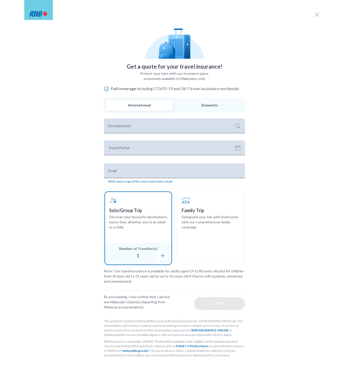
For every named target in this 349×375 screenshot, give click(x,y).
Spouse (196, 249)
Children (197, 256)
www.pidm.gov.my (135, 351)
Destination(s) (119, 126)
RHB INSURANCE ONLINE (209, 330)
